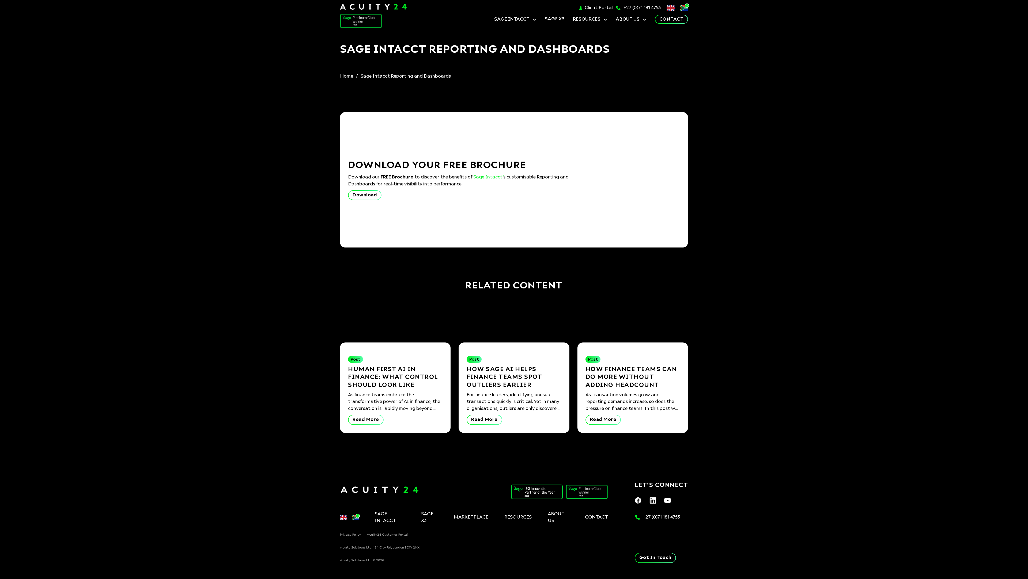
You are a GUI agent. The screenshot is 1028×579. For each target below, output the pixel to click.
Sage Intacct (512, 19)
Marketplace (471, 517)
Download (365, 195)
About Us (628, 19)
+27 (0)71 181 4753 (642, 8)
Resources (586, 19)
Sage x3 (555, 19)
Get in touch (655, 557)
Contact (671, 19)
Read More (366, 419)
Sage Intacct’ (488, 177)
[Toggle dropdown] (534, 19)
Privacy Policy (350, 534)
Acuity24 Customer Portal (387, 534)
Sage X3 (427, 517)
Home (346, 76)
